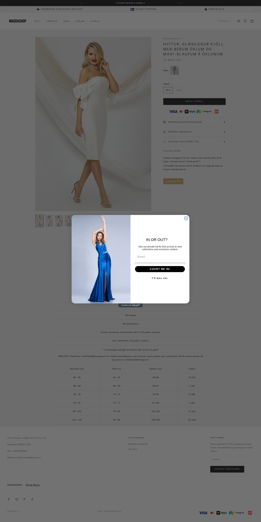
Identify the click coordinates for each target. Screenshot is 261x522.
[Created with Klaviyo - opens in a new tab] (130, 305)
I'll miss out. (160, 278)
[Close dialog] (186, 218)
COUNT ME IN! (160, 269)
